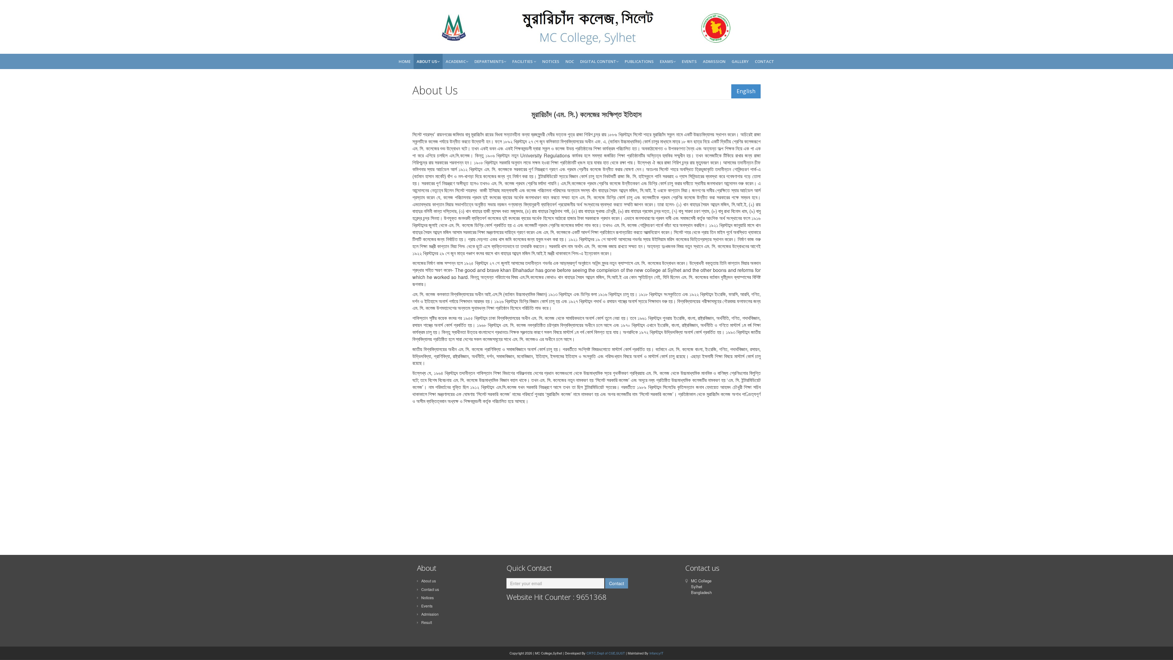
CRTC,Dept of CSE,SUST (605, 653)
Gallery (740, 61)
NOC (569, 61)
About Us (427, 61)
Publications (639, 61)
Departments (489, 61)
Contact (764, 61)
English (745, 91)
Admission (714, 61)
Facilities (523, 61)
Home (405, 61)
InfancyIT (656, 653)
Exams (666, 61)
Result (426, 622)
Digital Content (598, 61)
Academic (456, 61)
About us (428, 580)
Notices (550, 61)
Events (689, 61)
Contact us (430, 589)
